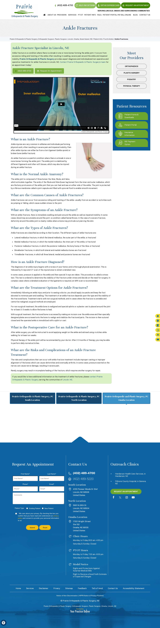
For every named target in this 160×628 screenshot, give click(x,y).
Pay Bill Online (124, 15)
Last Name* (51, 474)
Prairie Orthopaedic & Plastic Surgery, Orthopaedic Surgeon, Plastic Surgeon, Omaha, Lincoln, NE (80, 606)
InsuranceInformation (130, 133)
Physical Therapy (131, 86)
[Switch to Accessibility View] (3, 623)
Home (44, 15)
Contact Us (144, 15)
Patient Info (90, 15)
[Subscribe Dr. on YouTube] (133, 497)
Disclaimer (43, 588)
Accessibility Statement (133, 588)
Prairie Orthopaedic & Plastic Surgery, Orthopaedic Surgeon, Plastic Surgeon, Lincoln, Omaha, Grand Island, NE (51, 39)
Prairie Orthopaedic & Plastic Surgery (37, 59)
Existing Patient (34, 508)
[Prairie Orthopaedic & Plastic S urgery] (24, 11)
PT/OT (80, 15)
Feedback (82, 588)
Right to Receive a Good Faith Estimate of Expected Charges (90, 575)
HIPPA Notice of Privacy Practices (91, 596)
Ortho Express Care (110, 5)
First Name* (25, 474)
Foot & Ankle (108, 39)
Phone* (25, 484)
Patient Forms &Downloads (131, 116)
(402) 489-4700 (65, 5)
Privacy (56, 588)
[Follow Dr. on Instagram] (126, 497)
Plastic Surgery (132, 73)
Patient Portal (110, 15)
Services (72, 15)
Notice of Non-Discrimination (67, 596)
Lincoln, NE (67, 380)
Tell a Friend (97, 588)
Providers (62, 15)
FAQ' (99, 15)
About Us (52, 15)
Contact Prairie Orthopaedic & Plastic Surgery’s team (83, 62)
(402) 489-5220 (83, 479)
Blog (135, 15)
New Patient (49, 508)
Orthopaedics (131, 66)
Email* (51, 484)
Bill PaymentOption (130, 142)
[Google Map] (80, 425)
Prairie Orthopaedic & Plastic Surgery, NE (81, 601)
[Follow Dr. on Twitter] (120, 497)
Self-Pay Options (87, 5)
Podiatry (131, 79)
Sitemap (69, 588)
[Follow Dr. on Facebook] (113, 497)
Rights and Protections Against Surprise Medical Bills (86, 569)
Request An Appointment (137, 5)
